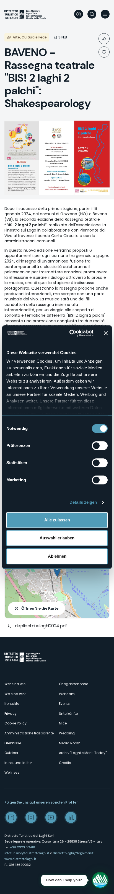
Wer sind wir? (15, 684)
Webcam (67, 694)
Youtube (51, 817)
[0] (104, 52)
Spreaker (70, 817)
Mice (63, 723)
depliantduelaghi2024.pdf (41, 626)
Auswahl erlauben (57, 538)
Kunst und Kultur (18, 762)
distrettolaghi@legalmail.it (73, 853)
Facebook (11, 817)
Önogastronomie (73, 684)
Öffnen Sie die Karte (39, 608)
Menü (105, 14)
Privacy (10, 713)
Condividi (104, 38)
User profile (78, 14)
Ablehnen (57, 556)
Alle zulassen (57, 520)
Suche (91, 14)
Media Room (70, 743)
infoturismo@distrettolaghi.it (26, 853)
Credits (65, 762)
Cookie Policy (15, 723)
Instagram (31, 817)
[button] (57, 571)
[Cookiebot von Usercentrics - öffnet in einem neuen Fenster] (71, 333)
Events (64, 703)
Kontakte (11, 703)
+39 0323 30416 (22, 847)
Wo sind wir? (15, 694)
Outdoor (11, 752)
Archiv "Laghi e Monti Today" (83, 752)
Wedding (67, 733)
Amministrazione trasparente (29, 733)
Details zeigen (83, 502)
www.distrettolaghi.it (20, 859)
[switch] (100, 445)
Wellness (11, 772)
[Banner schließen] (106, 333)
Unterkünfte (68, 713)
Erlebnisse (12, 743)
